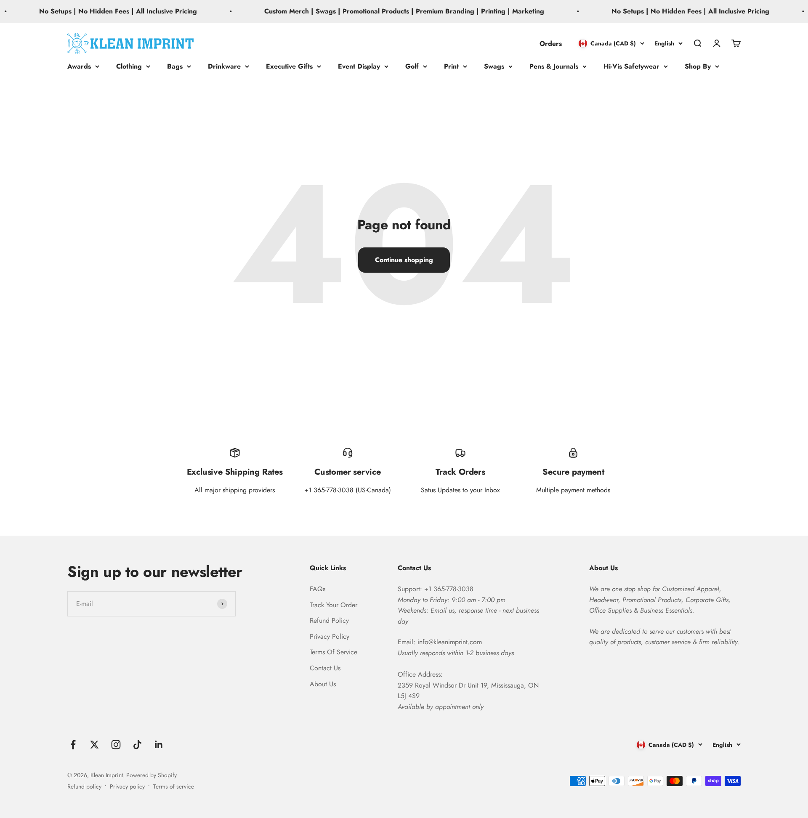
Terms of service (173, 786)
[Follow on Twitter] (94, 744)
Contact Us (325, 668)
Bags (175, 66)
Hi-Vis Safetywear (631, 66)
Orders (551, 43)
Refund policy (84, 786)
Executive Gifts (289, 66)
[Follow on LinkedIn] (159, 744)
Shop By (698, 66)
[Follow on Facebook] (73, 744)
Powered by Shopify (151, 775)
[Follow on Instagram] (116, 744)
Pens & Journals (553, 66)
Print (451, 66)
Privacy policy (127, 786)
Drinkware (224, 66)
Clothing (129, 66)
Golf (412, 66)
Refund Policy (329, 620)
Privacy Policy (329, 636)
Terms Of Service (333, 652)
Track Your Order (333, 605)
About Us (323, 684)
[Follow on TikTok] (137, 744)
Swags (494, 66)
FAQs (317, 589)
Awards (79, 66)
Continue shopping (404, 260)
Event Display (359, 66)
